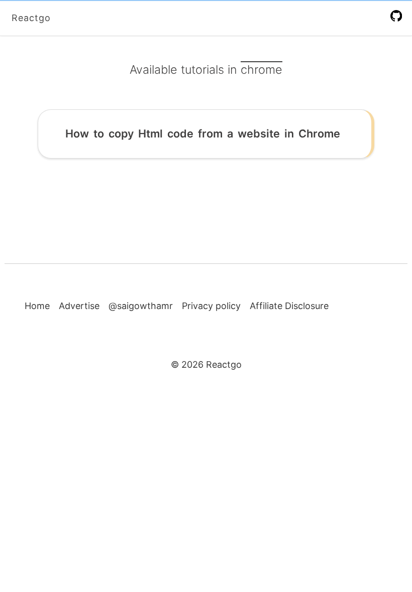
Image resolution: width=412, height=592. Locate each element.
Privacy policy (211, 306)
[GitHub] (398, 15)
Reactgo (31, 18)
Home (37, 306)
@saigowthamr (141, 306)
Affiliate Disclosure (289, 306)
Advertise (79, 306)
